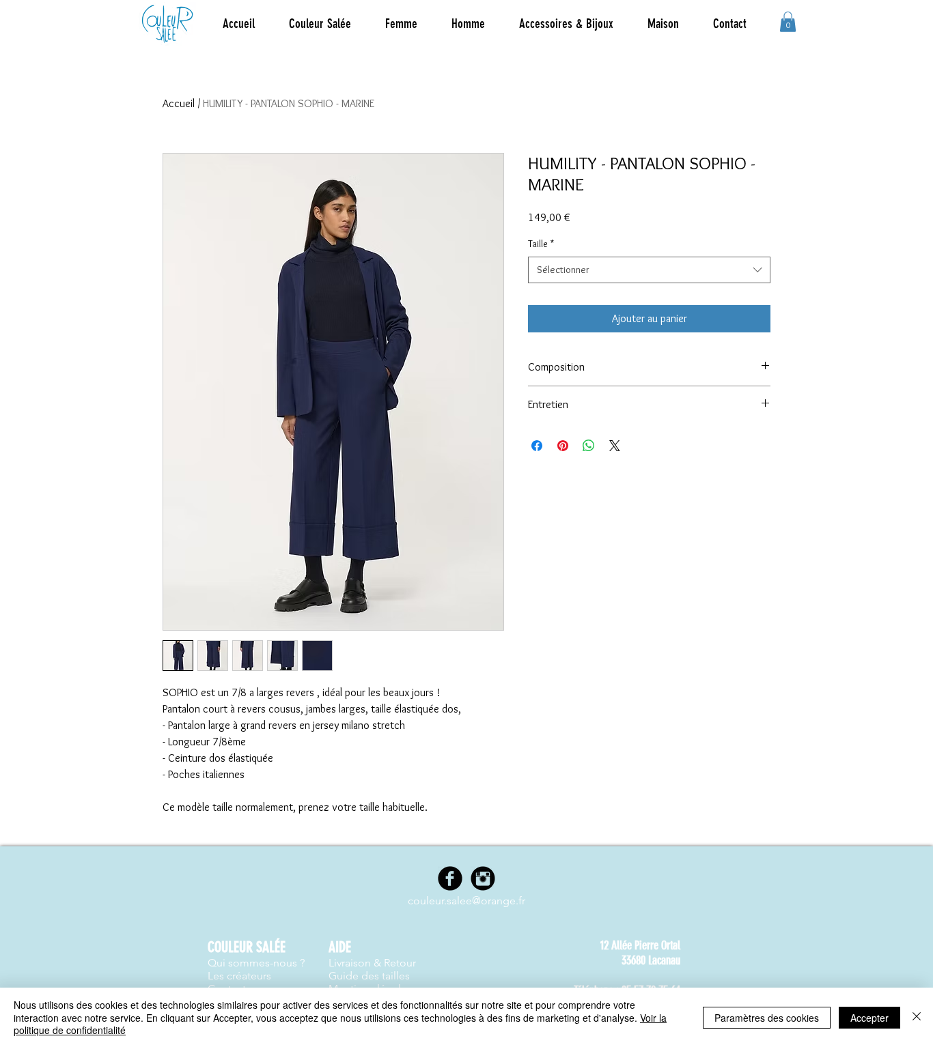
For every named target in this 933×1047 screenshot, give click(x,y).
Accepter (869, 1017)
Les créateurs (239, 975)
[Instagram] (483, 878)
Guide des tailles (369, 975)
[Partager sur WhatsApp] (589, 446)
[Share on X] (615, 446)
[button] (401, 23)
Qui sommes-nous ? (256, 962)
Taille (541, 244)
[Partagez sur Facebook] (537, 446)
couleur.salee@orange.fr (466, 900)
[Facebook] (450, 878)
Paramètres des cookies (766, 1017)
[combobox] (649, 270)
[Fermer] (916, 1017)
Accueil (179, 103)
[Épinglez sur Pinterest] (563, 446)
